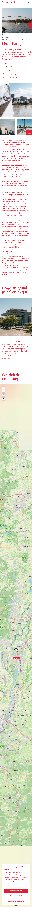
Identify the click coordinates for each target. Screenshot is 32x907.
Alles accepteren (16, 891)
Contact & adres (11, 77)
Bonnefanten (13, 261)
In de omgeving (10, 74)
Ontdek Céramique (9, 359)
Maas (22, 145)
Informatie (9, 67)
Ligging (7, 70)
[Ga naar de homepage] (8, 2)
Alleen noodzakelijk (16, 896)
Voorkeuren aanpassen (16, 901)
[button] (16, 659)
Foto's (7, 63)
